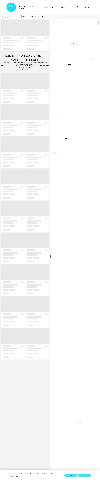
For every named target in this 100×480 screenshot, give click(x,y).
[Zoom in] (98, 20)
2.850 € (66, 138)
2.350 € (73, 43)
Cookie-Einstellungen (13, 476)
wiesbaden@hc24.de (25, 67)
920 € (57, 115)
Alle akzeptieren (71, 475)
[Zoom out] (98, 22)
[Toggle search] (77, 7)
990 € (69, 64)
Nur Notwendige (85, 475)
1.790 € (92, 58)
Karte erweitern (58, 21)
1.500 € (78, 421)
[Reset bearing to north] (98, 24)
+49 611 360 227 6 (44, 65)
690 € (55, 151)
